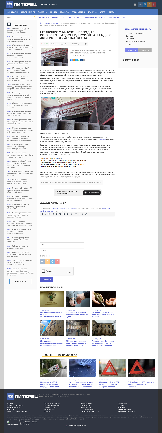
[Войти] (135, 4)
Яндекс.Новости (31, 422)
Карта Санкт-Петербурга (72, 17)
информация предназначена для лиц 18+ (29, 420)
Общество (64, 12)
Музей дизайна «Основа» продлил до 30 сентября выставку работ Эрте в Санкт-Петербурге (19, 164)
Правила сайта (49, 407)
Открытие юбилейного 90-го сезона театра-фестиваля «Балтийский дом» (19, 190)
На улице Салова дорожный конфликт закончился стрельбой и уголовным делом (20, 223)
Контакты (10, 409)
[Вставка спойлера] (82, 214)
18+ (124, 17)
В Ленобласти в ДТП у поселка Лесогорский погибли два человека (19, 254)
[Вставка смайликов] (72, 214)
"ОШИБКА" (98, 182)
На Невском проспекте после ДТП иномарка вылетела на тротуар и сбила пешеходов (19, 86)
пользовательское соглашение (64, 208)
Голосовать (132, 50)
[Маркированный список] (64, 214)
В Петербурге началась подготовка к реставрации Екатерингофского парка (18, 146)
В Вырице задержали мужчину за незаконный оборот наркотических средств (19, 198)
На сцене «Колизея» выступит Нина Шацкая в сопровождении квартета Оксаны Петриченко (20, 272)
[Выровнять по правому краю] (60, 214)
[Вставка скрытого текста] (86, 214)
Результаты (145, 50)
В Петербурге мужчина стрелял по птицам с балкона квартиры (18, 239)
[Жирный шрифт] (42, 214)
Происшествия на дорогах (59, 354)
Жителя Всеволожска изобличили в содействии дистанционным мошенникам (19, 138)
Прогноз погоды (87, 409)
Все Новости (12, 12)
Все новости (20, 281)
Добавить (46, 279)
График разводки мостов (90, 411)
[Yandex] (154, 4)
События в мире (28, 12)
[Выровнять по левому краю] (53, 214)
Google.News (24, 424)
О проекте (10, 403)
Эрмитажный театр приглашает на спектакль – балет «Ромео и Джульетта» (20, 155)
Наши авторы (49, 409)
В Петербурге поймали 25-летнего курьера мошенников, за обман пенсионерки (20, 47)
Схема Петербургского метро (95, 17)
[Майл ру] (145, 4)
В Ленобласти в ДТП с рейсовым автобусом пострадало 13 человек (18, 30)
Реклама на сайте (13, 407)
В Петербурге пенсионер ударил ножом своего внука (19, 63)
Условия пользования (15, 405)
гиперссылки (74, 416)
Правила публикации (52, 405)
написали (102, 139)
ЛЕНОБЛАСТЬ (44, 17)
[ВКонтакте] (140, 4)
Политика (42, 12)
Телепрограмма (114, 17)
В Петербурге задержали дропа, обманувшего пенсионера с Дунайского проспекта (20, 130)
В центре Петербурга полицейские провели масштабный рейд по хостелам (19, 78)
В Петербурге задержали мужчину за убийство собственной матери (19, 55)
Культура (92, 12)
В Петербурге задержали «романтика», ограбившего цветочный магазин (19, 215)
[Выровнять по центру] (56, 214)
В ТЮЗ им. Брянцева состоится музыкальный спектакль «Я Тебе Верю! (17, 182)
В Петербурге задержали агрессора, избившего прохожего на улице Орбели (20, 122)
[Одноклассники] (149, 4)
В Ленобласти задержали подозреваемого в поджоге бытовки (19, 105)
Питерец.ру (44, 23)
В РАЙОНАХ (56, 17)
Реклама (47, 411)
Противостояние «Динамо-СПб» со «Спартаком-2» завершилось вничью (20, 262)
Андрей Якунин (64, 44)
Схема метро (85, 405)
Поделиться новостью (52, 403)
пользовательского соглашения (95, 416)
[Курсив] (45, 214)
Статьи (112, 12)
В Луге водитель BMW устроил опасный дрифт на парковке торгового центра (18, 70)
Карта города (86, 407)
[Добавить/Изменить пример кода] (79, 214)
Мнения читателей (124, 409)
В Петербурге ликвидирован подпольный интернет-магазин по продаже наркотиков (19, 96)
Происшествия (78, 12)
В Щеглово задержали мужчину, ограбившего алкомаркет (18, 206)
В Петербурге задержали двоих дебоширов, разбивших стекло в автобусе (19, 113)
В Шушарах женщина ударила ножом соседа (17, 247)
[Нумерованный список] (67, 214)
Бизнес (53, 12)
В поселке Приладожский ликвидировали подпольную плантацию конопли (19, 39)
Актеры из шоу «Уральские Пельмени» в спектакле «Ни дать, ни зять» (20, 173)
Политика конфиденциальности (18, 411)
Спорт (102, 12)
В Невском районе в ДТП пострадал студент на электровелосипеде (19, 231)
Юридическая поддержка (127, 411)
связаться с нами (123, 418)
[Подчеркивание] (49, 214)
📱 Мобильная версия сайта (76, 426)
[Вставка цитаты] (76, 214)
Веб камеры (122, 403)
